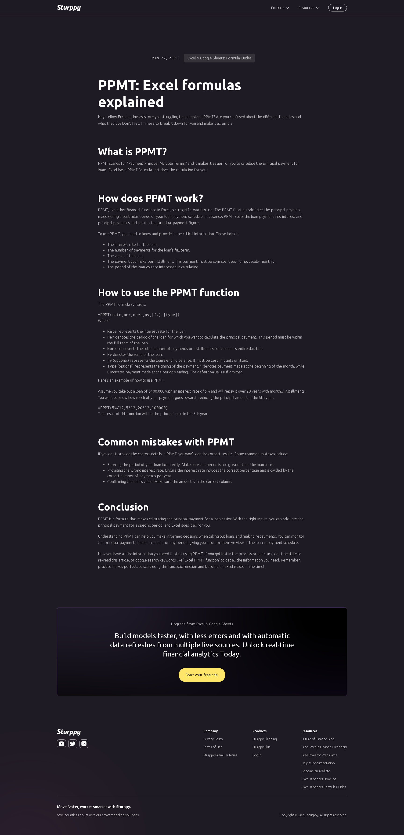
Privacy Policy (213, 739)
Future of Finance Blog (318, 739)
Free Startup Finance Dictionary (324, 747)
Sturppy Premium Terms (220, 755)
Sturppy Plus (261, 747)
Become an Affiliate (316, 771)
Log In (256, 755)
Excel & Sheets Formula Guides (324, 787)
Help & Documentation (318, 763)
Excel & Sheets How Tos (319, 779)
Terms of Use (212, 747)
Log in (337, 8)
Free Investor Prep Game (319, 755)
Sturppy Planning (264, 739)
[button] (280, 8)
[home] (69, 8)
